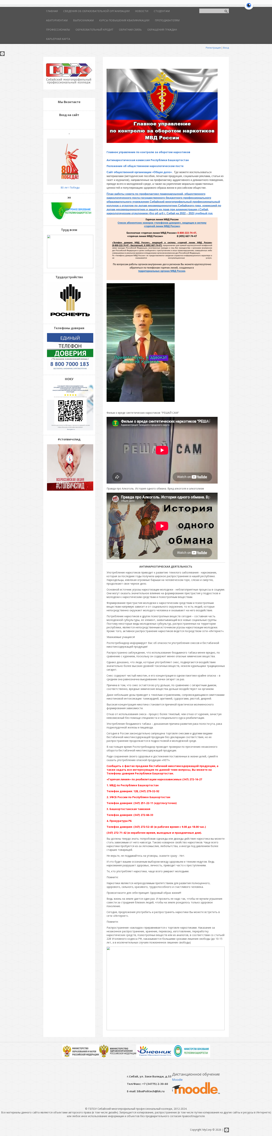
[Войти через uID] (60, 122)
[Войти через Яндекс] (72, 122)
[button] (248, 7)
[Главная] (69, 83)
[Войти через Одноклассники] (78, 122)
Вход (226, 47)
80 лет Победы (70, 187)
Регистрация (213, 47)
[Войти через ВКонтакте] (66, 122)
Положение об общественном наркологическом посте (145, 166)
